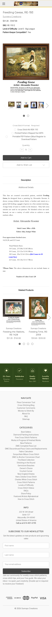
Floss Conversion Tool (26, 402)
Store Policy (26, 493)
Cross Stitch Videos (26, 488)
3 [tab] (28, 344)
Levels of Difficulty (26, 485)
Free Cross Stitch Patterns (26, 437)
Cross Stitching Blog (26, 405)
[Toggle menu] (3, 3)
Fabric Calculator (26, 451)
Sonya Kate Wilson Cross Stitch (26, 454)
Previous (4, 106)
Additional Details (26, 187)
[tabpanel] (11, 105)
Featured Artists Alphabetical (26, 496)
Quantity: (26, 145)
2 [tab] (28, 116)
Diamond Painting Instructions (26, 435)
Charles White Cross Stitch (26, 479)
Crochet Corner (26, 471)
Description (26, 180)
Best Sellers (26, 432)
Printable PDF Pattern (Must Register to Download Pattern (29, 137)
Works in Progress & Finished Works (26, 440)
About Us (26, 414)
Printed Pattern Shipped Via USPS (29, 133)
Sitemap (26, 419)
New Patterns (26, 443)
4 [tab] (32, 344)
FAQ (26, 416)
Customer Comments (26, 408)
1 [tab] (24, 116)
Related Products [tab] (26, 290)
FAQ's (26, 491)
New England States (26, 474)
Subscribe (26, 571)
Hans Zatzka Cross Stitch (26, 477)
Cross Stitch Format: (26, 125)
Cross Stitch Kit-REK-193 (27, 130)
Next (47, 106)
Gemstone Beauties (26, 465)
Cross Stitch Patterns (26, 482)
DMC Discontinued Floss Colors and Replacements (26, 449)
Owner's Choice (26, 468)
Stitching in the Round (26, 463)
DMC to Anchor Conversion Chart (26, 457)
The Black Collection (26, 460)
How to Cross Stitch (26, 499)
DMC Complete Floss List (26, 446)
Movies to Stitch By (26, 411)
